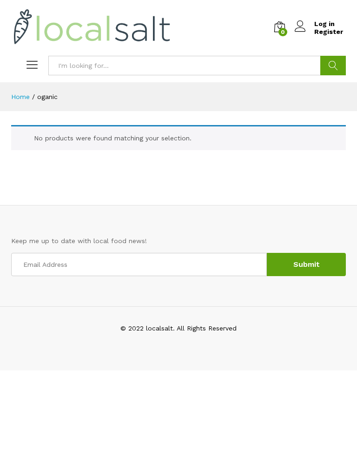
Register (328, 31)
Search (333, 65)
